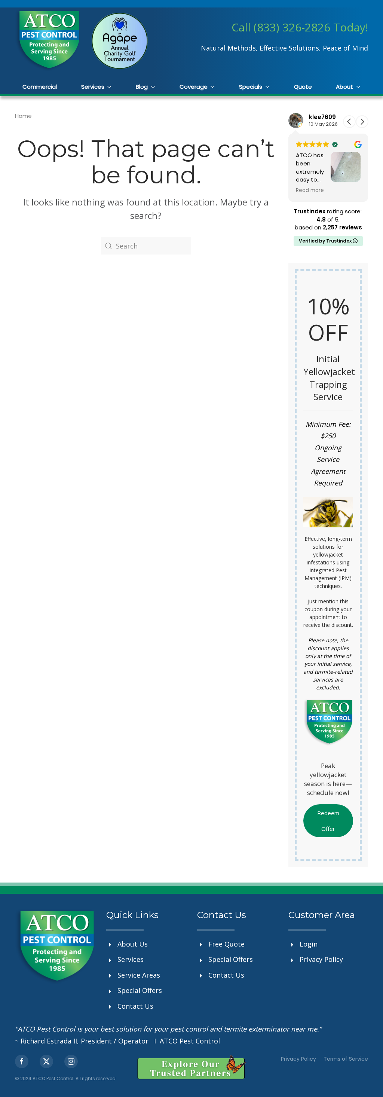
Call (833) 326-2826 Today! (300, 27)
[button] (362, 121)
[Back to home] (47, 40)
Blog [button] (142, 87)
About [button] (344, 87)
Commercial (39, 87)
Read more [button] (310, 190)
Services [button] (92, 87)
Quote (303, 87)
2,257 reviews (342, 227)
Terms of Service (346, 1059)
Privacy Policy (298, 1059)
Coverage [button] (194, 87)
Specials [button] (250, 87)
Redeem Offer (328, 820)
